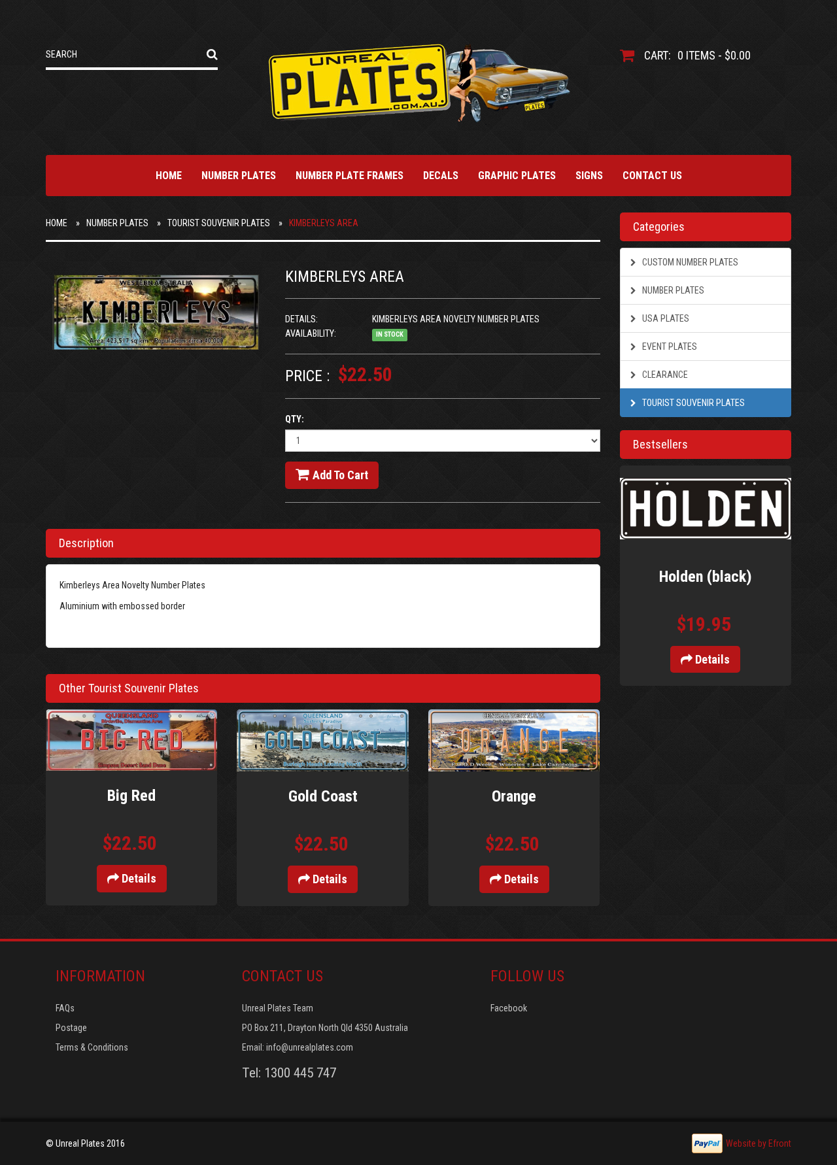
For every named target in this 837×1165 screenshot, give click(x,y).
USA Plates (664, 318)
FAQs (65, 1008)
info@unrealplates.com (309, 1047)
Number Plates (238, 175)
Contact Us (652, 175)
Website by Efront (758, 1143)
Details (137, 878)
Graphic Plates (517, 175)
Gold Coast (323, 796)
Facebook (508, 1008)
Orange (514, 796)
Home (169, 175)
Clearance (664, 374)
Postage (71, 1027)
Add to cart (340, 475)
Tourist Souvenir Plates (218, 223)
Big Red (131, 795)
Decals (440, 175)
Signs (589, 175)
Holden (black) (705, 576)
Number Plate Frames (349, 175)
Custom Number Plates (689, 262)
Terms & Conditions (92, 1047)
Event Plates (668, 346)
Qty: (294, 419)
